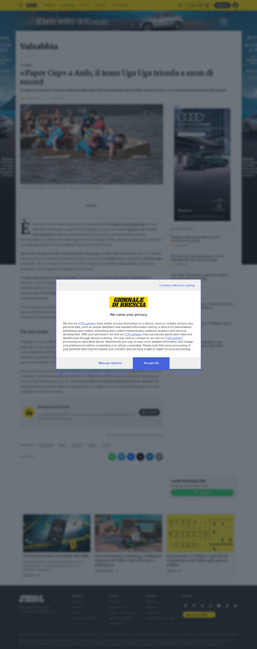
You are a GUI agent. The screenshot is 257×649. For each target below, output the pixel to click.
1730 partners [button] (87, 323)
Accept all (151, 363)
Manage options (110, 363)
